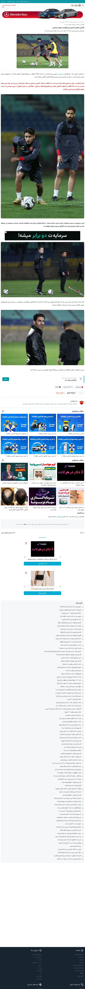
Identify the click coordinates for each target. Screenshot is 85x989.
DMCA (81, 973)
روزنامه (40, 968)
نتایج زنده (39, 971)
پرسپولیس (61, 74)
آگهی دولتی (80, 976)
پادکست (40, 960)
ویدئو (40, 965)
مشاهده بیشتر (42, 537)
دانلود (5, 379)
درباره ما (81, 963)
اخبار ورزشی (39, 957)
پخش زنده (39, 979)
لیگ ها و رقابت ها (37, 963)
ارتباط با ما (80, 957)
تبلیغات (81, 960)
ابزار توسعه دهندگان (78, 965)
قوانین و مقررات (61, 517)
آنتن (41, 973)
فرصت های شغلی (78, 968)
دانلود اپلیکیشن (79, 954)
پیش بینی (39, 976)
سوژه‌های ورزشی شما (36, 954)
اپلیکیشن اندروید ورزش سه (9, 5)
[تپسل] (6, 232)
